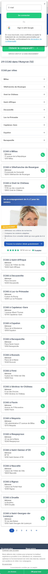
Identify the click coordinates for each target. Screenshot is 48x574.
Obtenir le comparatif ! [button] (21, 48)
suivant (36, 530)
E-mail (11, 7)
